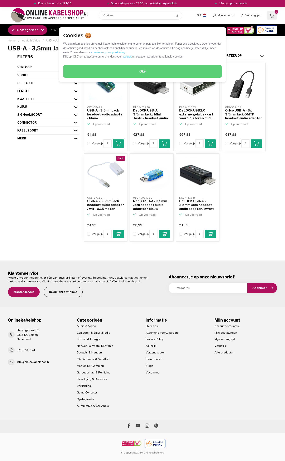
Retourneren (154, 359)
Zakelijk (151, 346)
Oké (142, 71)
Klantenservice (23, 292)
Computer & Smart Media (93, 333)
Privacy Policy (155, 339)
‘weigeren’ (128, 56)
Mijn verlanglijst (224, 339)
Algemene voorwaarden (162, 333)
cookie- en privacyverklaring (108, 52)
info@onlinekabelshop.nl (123, 281)
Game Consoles (87, 393)
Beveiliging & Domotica (92, 379)
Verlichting (84, 386)
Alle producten (224, 353)
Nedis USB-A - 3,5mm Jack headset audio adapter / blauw (150, 205)
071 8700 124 (26, 350)
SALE (55, 30)
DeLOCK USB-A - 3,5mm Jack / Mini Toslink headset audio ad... (150, 114)
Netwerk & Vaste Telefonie (95, 346)
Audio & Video (31, 41)
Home (12, 41)
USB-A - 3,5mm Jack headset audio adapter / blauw (105, 114)
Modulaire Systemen (90, 366)
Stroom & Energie (88, 339)
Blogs (149, 366)
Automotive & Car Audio (93, 406)
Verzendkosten (155, 353)
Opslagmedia (85, 399)
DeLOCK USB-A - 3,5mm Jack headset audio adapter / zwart (196, 205)
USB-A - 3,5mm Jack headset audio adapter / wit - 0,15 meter (105, 205)
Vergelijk (97, 143)
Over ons (152, 326)
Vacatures (152, 373)
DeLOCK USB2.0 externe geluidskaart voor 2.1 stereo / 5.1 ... (196, 114)
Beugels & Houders (90, 353)
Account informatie (227, 326)
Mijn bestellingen (225, 333)
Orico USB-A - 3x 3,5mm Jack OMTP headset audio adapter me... (243, 114)
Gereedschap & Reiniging (93, 373)
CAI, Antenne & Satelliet (93, 359)
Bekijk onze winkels (63, 292)
